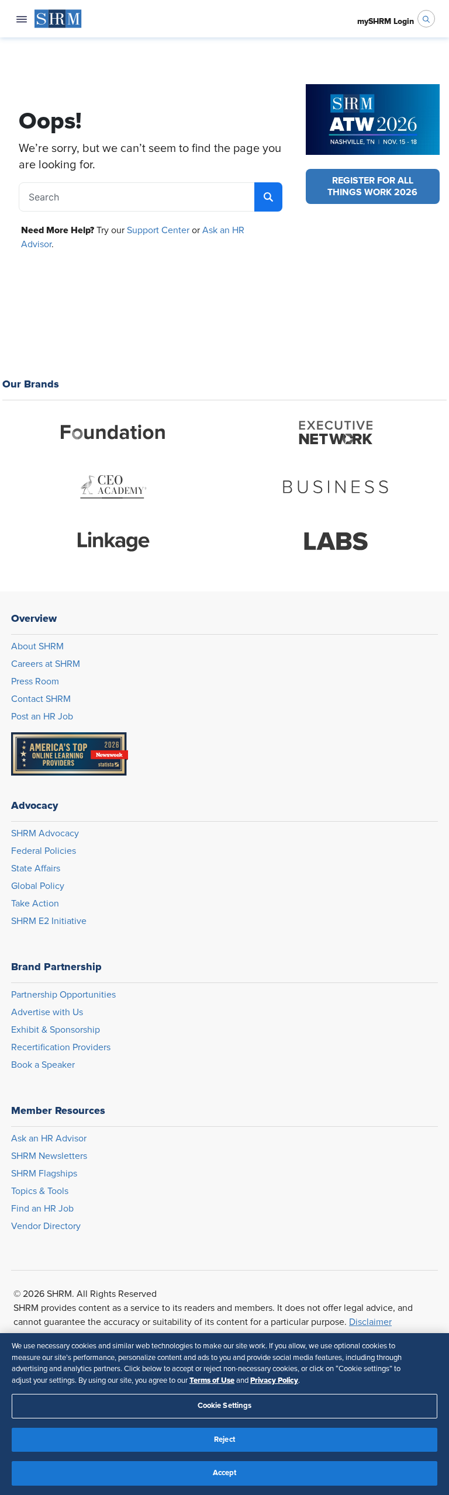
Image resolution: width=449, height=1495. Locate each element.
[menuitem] (58, 18)
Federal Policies (43, 851)
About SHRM (37, 646)
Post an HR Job (42, 716)
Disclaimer (370, 1322)
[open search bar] (426, 19)
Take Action (35, 903)
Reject (224, 1440)
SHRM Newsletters (49, 1156)
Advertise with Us (47, 1012)
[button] (373, 186)
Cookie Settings (225, 1406)
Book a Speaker (43, 1065)
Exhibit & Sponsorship (55, 1029)
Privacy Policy (274, 1380)
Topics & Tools (39, 1191)
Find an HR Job (42, 1208)
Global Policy (37, 886)
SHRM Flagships (44, 1173)
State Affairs (35, 868)
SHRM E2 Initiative (49, 921)
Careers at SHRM (45, 664)
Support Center (158, 230)
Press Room (35, 681)
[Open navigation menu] (21, 18)
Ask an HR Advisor (49, 1138)
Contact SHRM (41, 699)
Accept (225, 1473)
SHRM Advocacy (45, 833)
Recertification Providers (60, 1047)
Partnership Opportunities (63, 994)
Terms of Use (211, 1380)
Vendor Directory (46, 1226)
